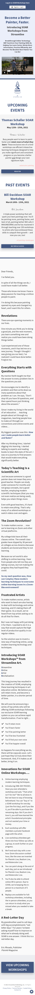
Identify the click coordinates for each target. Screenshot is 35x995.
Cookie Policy (27, 988)
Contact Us (17, 990)
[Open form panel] (31, 991)
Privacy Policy (7, 988)
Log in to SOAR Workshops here (17, 3)
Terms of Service (17, 988)
